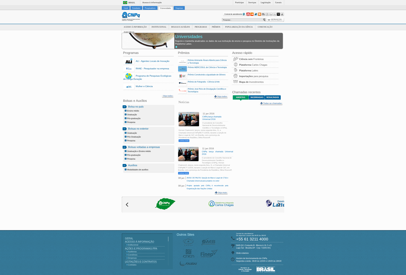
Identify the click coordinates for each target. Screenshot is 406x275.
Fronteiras (251, 59)
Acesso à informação (152, 2)
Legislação (266, 2)
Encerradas (256, 97)
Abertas (240, 97)
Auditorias (132, 252)
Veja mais (222, 192)
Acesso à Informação (135, 27)
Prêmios (216, 27)
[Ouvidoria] (263, 14)
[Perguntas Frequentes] (267, 14)
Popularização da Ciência (239, 27)
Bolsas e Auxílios (180, 27)
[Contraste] (278, 14)
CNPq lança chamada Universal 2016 (211, 118)
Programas (201, 27)
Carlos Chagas (253, 64)
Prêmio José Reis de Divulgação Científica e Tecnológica (207, 90)
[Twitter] (255, 14)
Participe (239, 2)
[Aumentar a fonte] (271, 14)
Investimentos (251, 82)
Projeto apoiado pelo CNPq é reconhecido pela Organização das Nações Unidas (207, 187)
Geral (129, 238)
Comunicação (265, 27)
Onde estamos (242, 253)
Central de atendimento (233, 14)
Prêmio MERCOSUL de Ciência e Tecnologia (207, 67)
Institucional (159, 27)
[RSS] (259, 14)
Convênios (132, 255)
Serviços (252, 2)
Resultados (272, 97)
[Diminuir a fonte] (274, 14)
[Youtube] (248, 14)
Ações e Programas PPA (141, 248)
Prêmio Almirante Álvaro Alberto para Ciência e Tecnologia (207, 61)
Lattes (248, 70)
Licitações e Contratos (141, 261)
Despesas (132, 258)
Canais (278, 2)
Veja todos (168, 96)
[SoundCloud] (252, 14)
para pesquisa (253, 76)
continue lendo (184, 140)
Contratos (132, 265)
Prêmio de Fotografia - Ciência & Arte (204, 82)
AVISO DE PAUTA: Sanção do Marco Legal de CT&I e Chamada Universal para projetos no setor (207, 179)
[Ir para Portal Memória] (135, 17)
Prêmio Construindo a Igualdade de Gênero (207, 75)
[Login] (282, 14)
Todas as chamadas (272, 103)
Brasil (131, 2)
